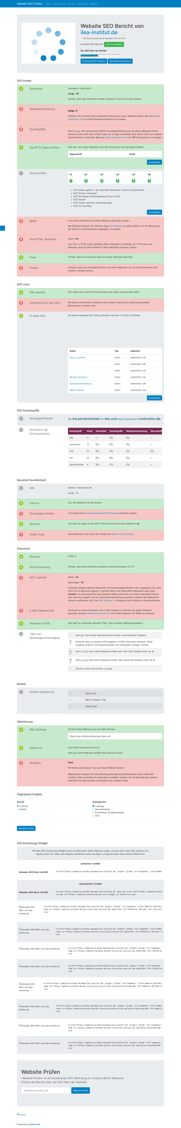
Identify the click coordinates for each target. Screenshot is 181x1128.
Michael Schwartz (78, 377)
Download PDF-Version (93, 61)
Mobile (23, 809)
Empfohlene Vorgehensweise (109, 812)
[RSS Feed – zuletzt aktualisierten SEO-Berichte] (162, 11)
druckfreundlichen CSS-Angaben (102, 513)
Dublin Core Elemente (122, 534)
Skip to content (77, 357)
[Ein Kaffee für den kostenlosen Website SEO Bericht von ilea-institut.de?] (110, 51)
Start (47, 3)
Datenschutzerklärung (81, 383)
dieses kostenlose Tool (116, 137)
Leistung (99, 806)
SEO (97, 815)
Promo (71, 3)
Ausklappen (154, 162)
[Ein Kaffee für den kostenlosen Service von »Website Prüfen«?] (90, 1082)
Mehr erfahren (77, 390)
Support (94, 3)
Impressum (82, 3)
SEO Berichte (59, 3)
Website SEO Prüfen (29, 3)
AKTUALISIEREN (114, 44)
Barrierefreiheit (102, 809)
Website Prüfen (26, 828)
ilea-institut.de (99, 32)
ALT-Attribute (115, 226)
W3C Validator (106, 600)
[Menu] (2, 228)
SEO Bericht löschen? (120, 61)
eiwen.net (35, 1124)
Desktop (24, 806)
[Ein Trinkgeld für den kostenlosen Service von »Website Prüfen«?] (21, 1114)
